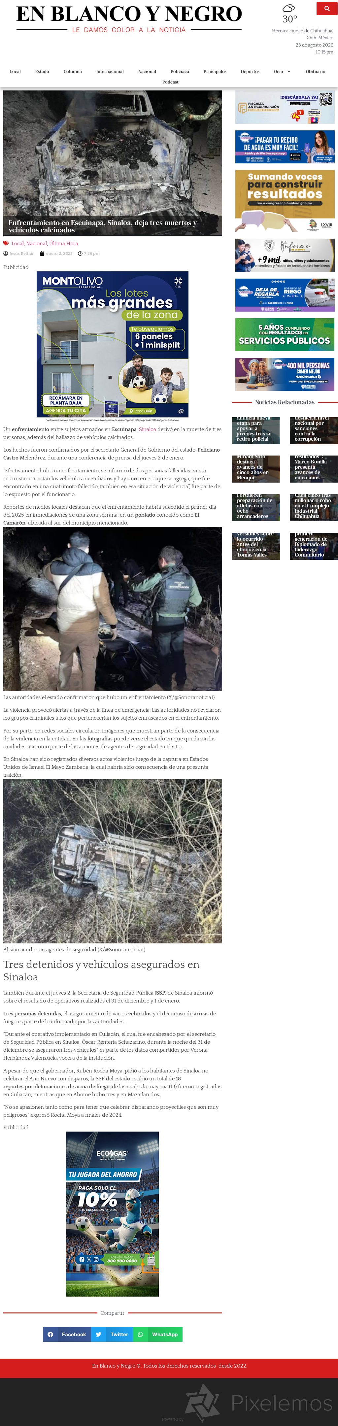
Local (15, 71)
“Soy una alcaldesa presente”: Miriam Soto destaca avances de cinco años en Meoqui (253, 459)
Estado (42, 71)
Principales (215, 71)
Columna (73, 71)
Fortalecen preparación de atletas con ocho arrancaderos (254, 505)
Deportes (250, 71)
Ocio (278, 71)
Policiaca (180, 71)
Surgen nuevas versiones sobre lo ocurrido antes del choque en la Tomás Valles (255, 541)
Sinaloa (148, 429)
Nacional (147, 71)
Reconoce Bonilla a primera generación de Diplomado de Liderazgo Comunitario (311, 538)
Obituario (315, 71)
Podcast (170, 82)
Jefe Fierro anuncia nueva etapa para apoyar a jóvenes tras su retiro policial (254, 425)
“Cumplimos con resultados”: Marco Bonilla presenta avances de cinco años (311, 461)
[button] (327, 8)
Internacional (110, 71)
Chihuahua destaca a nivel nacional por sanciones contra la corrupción (312, 425)
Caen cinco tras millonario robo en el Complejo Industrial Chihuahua (313, 505)
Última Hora (63, 244)
